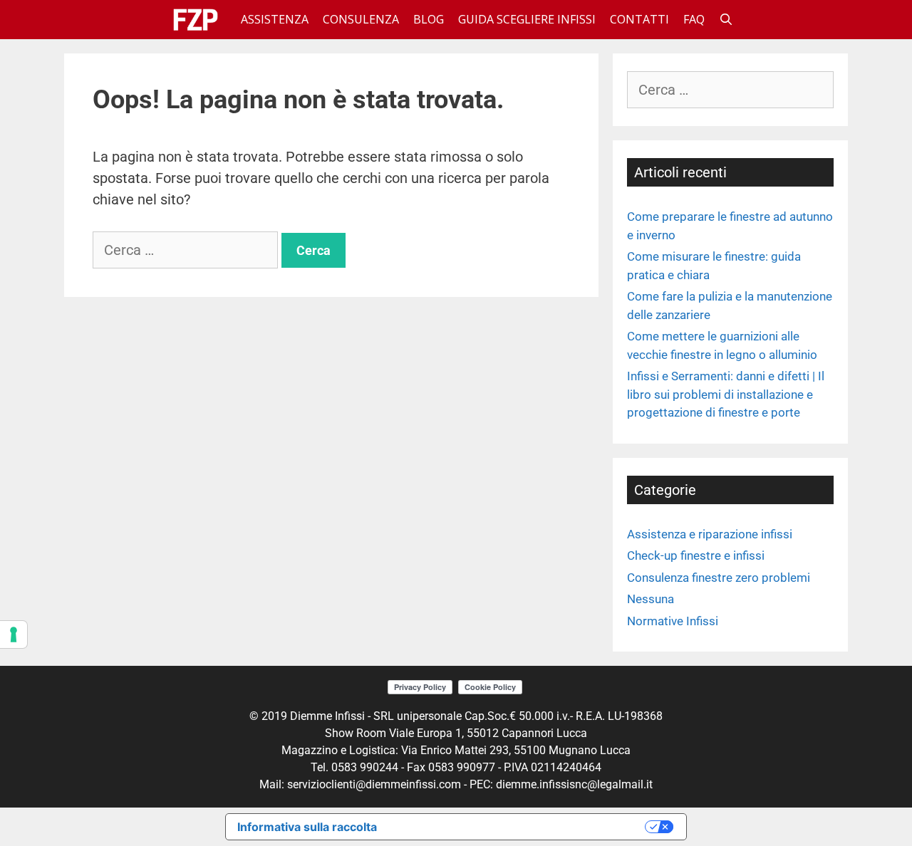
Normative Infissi (672, 621)
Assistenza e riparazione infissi (709, 534)
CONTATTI (639, 19)
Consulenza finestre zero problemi (718, 577)
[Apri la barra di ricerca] (726, 19)
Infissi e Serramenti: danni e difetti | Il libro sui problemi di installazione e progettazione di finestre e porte (725, 394)
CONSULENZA (361, 19)
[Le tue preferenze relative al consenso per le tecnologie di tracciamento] (13, 634)
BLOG (428, 19)
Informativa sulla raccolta (307, 827)
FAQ (694, 19)
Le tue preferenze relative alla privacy (518, 826)
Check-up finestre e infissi (696, 555)
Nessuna (650, 599)
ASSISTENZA (275, 19)
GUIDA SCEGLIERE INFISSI (527, 19)
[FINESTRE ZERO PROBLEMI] (199, 19)
